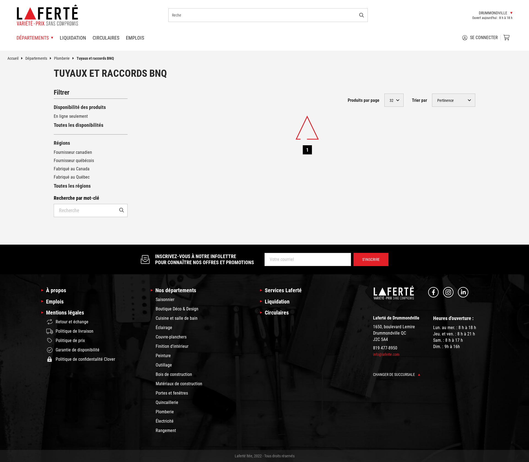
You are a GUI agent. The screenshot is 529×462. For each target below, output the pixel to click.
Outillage (164, 365)
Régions (62, 143)
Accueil (12, 58)
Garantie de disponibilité (77, 349)
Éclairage (164, 327)
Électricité (165, 421)
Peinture (163, 355)
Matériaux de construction (179, 383)
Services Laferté (283, 290)
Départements (36, 58)
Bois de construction (174, 374)
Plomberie (62, 58)
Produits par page (363, 100)
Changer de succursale (394, 374)
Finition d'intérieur (172, 346)
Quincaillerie (167, 402)
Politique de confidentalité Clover (85, 359)
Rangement (166, 430)
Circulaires (106, 38)
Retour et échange (72, 321)
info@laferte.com (386, 354)
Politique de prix (70, 340)
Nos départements (175, 290)
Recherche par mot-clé (76, 198)
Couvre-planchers (171, 337)
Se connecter (484, 37)
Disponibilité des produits (80, 107)
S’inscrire (371, 259)
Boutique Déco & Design (177, 308)
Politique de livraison (74, 331)
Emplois (135, 38)
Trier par (419, 100)
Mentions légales (65, 312)
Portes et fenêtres (172, 393)
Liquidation (73, 38)
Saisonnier (165, 299)
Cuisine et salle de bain (177, 318)
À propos (56, 290)
